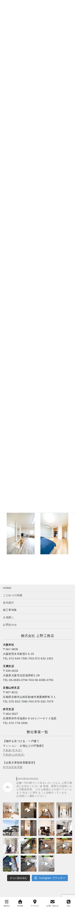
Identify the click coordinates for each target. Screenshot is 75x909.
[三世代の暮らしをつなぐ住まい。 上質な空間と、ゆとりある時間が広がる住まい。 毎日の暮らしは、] (64, 810)
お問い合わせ (52, 906)
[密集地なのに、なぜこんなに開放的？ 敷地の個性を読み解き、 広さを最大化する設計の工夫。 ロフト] (64, 846)
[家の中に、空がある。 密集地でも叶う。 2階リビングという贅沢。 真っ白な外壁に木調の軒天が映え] (11, 864)
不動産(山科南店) (14, 754)
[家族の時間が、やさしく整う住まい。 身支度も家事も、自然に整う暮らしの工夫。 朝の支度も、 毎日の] (29, 828)
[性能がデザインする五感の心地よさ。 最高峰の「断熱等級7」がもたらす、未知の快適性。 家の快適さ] (29, 846)
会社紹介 (8, 602)
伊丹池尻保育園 (12, 767)
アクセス (35, 906)
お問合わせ (10, 624)
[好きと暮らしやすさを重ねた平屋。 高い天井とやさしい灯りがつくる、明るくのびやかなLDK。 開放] (46, 810)
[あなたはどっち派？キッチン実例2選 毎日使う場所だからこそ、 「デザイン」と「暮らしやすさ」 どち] (29, 864)
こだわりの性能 (12, 595)
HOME (7, 587)
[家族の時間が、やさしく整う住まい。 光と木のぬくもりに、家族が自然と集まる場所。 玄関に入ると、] (46, 828)
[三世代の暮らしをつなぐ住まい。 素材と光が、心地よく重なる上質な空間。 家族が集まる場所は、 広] (11, 828)
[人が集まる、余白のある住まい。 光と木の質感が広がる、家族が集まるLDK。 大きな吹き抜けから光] (11, 846)
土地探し (8, 617)
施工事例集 (10, 609)
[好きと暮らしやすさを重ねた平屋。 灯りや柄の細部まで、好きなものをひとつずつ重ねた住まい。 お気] (29, 810)
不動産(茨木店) (12, 750)
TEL (69, 906)
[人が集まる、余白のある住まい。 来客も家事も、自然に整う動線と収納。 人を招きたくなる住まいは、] (64, 828)
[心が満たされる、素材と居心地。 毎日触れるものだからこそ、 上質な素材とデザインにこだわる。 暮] (46, 846)
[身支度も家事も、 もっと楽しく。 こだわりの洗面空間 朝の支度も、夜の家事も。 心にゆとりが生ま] (46, 864)
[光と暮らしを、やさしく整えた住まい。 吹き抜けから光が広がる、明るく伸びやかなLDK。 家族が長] (11, 810)
